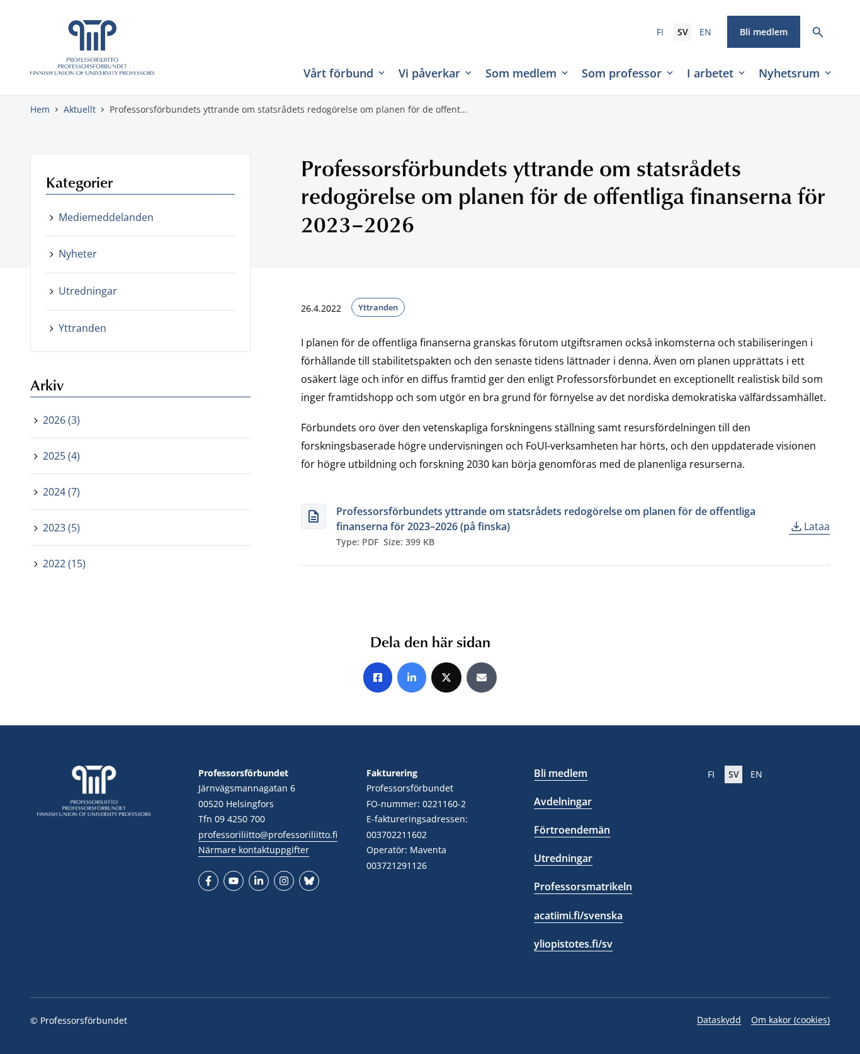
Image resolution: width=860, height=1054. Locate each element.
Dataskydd (719, 1020)
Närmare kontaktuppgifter (253, 850)
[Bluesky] (309, 881)
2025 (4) (61, 456)
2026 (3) (61, 420)
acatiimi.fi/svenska (578, 915)
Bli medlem (764, 32)
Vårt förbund (338, 73)
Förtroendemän (572, 830)
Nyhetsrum (789, 73)
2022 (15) (64, 563)
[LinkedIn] (259, 881)
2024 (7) (61, 492)
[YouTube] (233, 881)
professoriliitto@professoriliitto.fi (267, 835)
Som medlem (521, 73)
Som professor (622, 73)
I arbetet (710, 73)
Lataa (817, 526)
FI (660, 32)
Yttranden (378, 307)
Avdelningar (563, 801)
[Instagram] (284, 881)
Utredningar (88, 291)
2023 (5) (61, 528)
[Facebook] (208, 881)
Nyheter (78, 254)
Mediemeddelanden (106, 217)
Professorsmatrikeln (583, 886)
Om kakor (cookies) (790, 1020)
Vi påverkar (429, 73)
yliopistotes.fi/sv (573, 944)
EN (705, 32)
